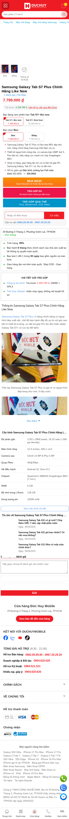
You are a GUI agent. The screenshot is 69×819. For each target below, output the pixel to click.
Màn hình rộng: (9, 449)
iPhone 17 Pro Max (33, 752)
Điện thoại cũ (48, 769)
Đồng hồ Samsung (52, 777)
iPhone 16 (33, 759)
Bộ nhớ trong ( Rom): (12, 492)
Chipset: (5, 476)
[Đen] (5, 69)
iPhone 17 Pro (53, 752)
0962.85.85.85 (25, 222)
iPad (18, 773)
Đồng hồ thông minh (14, 777)
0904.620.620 (42, 660)
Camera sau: (8, 455)
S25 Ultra (8, 759)
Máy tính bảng (31, 769)
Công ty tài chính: (16, 283)
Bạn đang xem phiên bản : (27, 114)
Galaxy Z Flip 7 (30, 755)
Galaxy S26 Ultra (12, 752)
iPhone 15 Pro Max (33, 773)
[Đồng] (14, 69)
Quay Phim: (7, 462)
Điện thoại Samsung (14, 766)
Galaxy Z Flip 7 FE (50, 755)
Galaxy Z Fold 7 (11, 755)
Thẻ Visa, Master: (16, 291)
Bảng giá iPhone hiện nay (45, 762)
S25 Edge (20, 759)
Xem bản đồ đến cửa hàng (34, 618)
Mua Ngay (34, 182)
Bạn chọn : (11, 130)
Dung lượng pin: (9, 499)
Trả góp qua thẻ (34, 203)
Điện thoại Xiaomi (12, 769)
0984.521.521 (32, 666)
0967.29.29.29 (42, 222)
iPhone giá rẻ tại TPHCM (16, 762)
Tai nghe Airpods (23, 780)
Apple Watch (33, 777)
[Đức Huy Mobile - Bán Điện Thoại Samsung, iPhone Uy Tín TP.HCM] (35, 6)
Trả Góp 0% (34, 192)
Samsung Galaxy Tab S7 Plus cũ (19, 316)
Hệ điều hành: (8, 469)
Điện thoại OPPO (36, 766)
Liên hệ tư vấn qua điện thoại (42, 107)
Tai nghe (7, 780)
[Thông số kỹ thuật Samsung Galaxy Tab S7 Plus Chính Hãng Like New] (24, 70)
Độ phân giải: (8, 439)
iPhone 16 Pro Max (51, 759)
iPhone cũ (8, 773)
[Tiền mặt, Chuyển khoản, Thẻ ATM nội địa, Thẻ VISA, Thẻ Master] (21, 717)
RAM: (4, 485)
